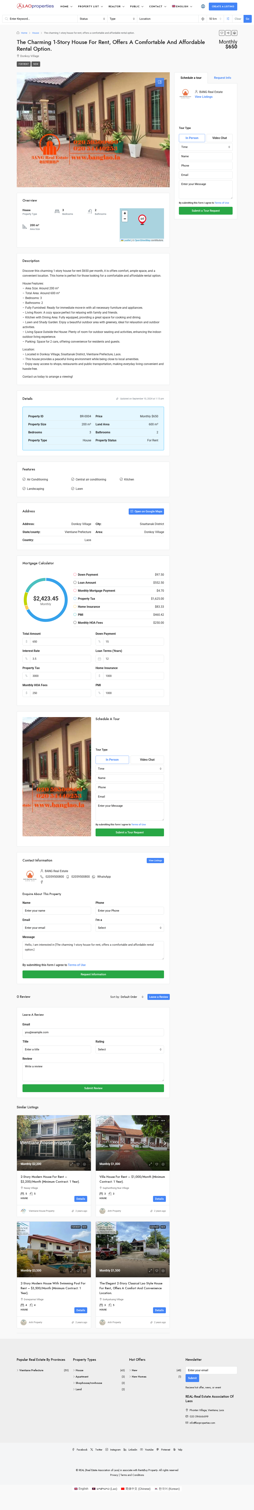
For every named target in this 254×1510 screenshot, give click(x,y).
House (35, 32)
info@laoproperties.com (202, 1423)
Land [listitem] (79, 1389)
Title (25, 1041)
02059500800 (55, 876)
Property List (88, 6)
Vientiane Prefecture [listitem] (31, 1370)
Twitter (98, 1450)
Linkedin (132, 1450)
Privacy (114, 1475)
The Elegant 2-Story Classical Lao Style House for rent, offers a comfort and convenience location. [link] (130, 1288)
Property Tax (31, 668)
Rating (100, 1041)
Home (64, 6)
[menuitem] (203, 6)
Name (26, 903)
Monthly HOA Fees (34, 685)
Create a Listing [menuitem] (223, 6)
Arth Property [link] (114, 1211)
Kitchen (129, 479)
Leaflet (127, 240)
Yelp (179, 1450)
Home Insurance (107, 668)
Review (27, 1058)
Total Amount (31, 633)
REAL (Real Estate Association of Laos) (99, 1470)
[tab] (159, 82)
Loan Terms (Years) (109, 651)
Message (28, 937)
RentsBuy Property (147, 1470)
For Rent (24, 64)
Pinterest (165, 1450)
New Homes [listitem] (139, 1376)
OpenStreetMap (143, 240)
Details (80, 1199)
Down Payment (106, 633)
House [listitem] (79, 1370)
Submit (192, 1378)
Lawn (79, 489)
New (35, 64)
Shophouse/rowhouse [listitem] (89, 1383)
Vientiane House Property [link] (41, 1211)
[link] (54, 1143)
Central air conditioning (91, 479)
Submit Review (93, 1088)
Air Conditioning (37, 479)
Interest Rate (31, 651)
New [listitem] (134, 1370)
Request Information (93, 974)
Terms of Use (138, 824)
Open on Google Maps (148, 511)
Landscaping (35, 489)
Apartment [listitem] (82, 1376)
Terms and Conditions (132, 1475)
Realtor (115, 6)
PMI (98, 685)
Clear (238, 18)
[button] (222, 33)
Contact (156, 6)
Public (135, 6)
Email (26, 920)
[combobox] (92, 19)
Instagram (115, 1450)
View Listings (204, 97)
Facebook (81, 1450)
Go (247, 18)
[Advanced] (228, 19)
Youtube (148, 1450)
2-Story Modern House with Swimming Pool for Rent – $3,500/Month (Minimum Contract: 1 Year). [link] (53, 1288)
